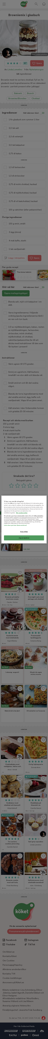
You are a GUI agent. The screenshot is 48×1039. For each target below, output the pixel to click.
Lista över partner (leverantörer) (15, 525)
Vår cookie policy (21, 513)
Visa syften (24, 531)
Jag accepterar (24, 538)
